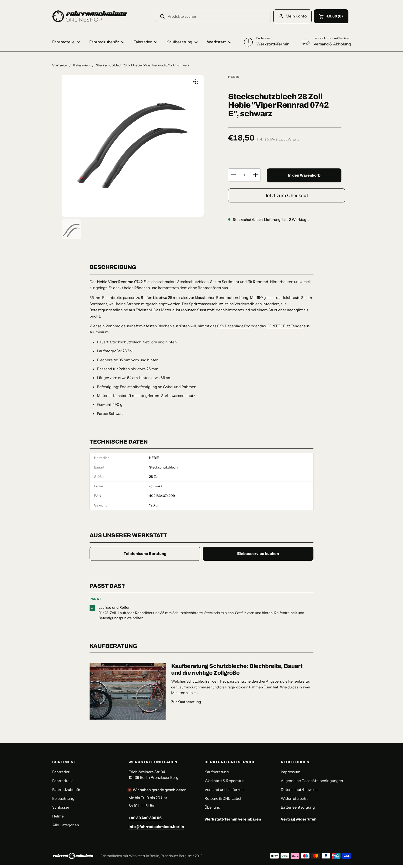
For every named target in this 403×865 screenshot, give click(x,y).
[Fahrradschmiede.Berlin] (89, 16)
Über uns (212, 807)
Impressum (290, 771)
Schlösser (60, 807)
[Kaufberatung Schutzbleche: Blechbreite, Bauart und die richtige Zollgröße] (128, 691)
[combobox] (213, 16)
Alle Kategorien (65, 825)
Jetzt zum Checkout (286, 195)
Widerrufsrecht (294, 798)
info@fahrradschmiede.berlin (156, 827)
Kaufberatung (217, 771)
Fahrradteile (62, 780)
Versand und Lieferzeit (224, 789)
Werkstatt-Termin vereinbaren (233, 819)
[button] (331, 16)
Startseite (59, 65)
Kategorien (81, 65)
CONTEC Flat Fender (285, 326)
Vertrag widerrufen (298, 819)
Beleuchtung (63, 798)
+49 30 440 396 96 (145, 818)
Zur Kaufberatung (186, 702)
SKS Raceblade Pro (233, 326)
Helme (58, 816)
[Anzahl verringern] (233, 175)
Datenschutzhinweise (300, 789)
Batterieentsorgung (298, 807)
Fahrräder (60, 771)
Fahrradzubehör (66, 789)
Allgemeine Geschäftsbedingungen (312, 780)
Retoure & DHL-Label (223, 798)
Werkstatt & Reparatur (224, 780)
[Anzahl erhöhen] (255, 175)
